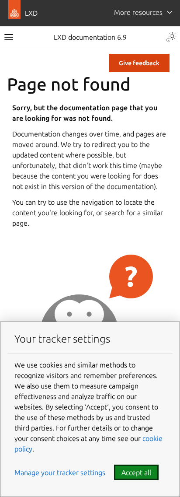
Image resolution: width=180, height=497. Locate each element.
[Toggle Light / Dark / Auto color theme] (171, 37)
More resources (138, 12)
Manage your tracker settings (59, 472)
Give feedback (139, 63)
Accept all (136, 472)
